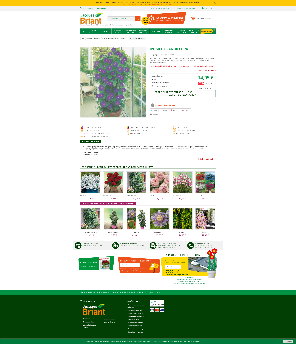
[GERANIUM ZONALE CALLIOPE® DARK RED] (113, 182)
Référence (201, 88)
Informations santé (135, 326)
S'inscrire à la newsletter (130, 265)
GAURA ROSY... (177, 196)
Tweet (155, 110)
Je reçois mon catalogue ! (89, 266)
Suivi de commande (135, 323)
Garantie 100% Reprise (167, 243)
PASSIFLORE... (113, 232)
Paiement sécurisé (135, 310)
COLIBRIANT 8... (200, 196)
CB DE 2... (136, 232)
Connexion (208, 8)
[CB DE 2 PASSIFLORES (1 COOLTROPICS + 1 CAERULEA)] (136, 219)
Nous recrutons (88, 322)
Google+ (175, 110)
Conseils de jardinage (136, 329)
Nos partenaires (109, 319)
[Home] (83, 31)
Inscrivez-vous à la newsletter (186, 8)
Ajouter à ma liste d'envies (165, 105)
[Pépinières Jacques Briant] (93, 18)
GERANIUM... (107, 196)
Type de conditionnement (160, 82)
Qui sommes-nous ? (90, 319)
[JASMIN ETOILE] (136, 182)
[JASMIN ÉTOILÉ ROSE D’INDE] (205, 219)
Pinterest (186, 110)
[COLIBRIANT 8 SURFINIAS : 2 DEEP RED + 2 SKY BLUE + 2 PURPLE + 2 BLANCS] (205, 182)
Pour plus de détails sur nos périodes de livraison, (148, 4)
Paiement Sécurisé (90, 243)
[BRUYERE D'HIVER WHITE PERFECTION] (90, 182)
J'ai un (145, 21)
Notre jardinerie (109, 322)
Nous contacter (133, 319)
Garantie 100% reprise (136, 316)
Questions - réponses (135, 332)
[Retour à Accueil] (83, 38)
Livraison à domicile (128, 243)
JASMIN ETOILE (131, 196)
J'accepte (288, 341)
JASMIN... (182, 232)
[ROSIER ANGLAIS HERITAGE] (159, 182)
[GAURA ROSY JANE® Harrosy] (182, 182)
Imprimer (156, 115)
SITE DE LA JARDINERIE (189, 268)
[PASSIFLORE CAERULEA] (113, 219)
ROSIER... (152, 196)
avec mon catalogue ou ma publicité (169, 18)
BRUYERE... (84, 196)
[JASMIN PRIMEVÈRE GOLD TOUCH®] (182, 219)
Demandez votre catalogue (159, 8)
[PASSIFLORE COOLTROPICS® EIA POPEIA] (159, 219)
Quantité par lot (157, 76)
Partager (164, 110)
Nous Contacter (202, 243)
